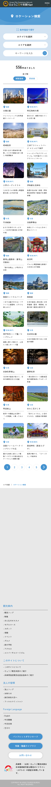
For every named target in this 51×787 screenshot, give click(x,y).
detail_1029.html (13, 180)
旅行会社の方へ (10, 697)
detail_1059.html (13, 366)
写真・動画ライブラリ (25, 745)
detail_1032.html (37, 441)
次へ (44, 467)
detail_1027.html (37, 104)
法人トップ (9, 689)
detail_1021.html (37, 254)
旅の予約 (8, 644)
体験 (6, 632)
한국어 (7, 728)
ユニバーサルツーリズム (14, 652)
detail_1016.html (13, 328)
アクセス (8, 648)
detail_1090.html (13, 141)
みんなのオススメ (11, 620)
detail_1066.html (37, 403)
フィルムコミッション (13, 701)
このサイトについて (12, 667)
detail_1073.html (13, 441)
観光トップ (9, 612)
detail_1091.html (37, 180)
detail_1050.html (13, 254)
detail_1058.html (13, 217)
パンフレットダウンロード (25, 736)
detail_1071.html (37, 217)
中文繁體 (8, 719)
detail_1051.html (13, 104)
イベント (8, 636)
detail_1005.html (37, 141)
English (7, 715)
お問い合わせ (25, 755)
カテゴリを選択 (24, 36)
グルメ (7, 640)
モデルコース (9, 624)
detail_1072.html (37, 366)
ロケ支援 (6, 485)
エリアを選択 (24, 44)
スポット (8, 628)
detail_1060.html (37, 328)
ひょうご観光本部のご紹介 (15, 671)
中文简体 (8, 723)
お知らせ (8, 693)
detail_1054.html (37, 291)
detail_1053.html (13, 291)
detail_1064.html (13, 403)
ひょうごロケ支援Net (18, 3)
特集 (6, 616)
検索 (45, 53)
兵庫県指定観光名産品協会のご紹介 (19, 675)
